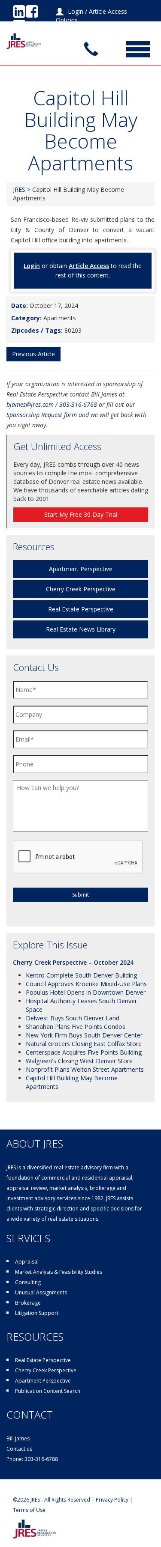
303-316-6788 (41, 1459)
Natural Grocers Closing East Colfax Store (84, 1044)
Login (75, 11)
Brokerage (28, 1302)
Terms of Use (29, 1510)
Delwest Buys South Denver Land (72, 1018)
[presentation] (78, 857)
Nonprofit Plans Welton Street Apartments (85, 1069)
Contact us (19, 1448)
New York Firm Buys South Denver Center (84, 1035)
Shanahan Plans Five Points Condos (75, 1026)
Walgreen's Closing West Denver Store (79, 1061)
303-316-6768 (78, 404)
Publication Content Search (47, 1391)
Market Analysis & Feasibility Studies (58, 1272)
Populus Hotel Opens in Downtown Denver (86, 992)
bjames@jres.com (30, 404)
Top (153, 1539)
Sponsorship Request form (41, 415)
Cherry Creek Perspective (80, 589)
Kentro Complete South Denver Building (81, 975)
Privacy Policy (112, 1499)
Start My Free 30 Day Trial (80, 514)
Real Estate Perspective (80, 609)
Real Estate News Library (80, 629)
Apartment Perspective (80, 569)
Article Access (89, 266)
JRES (19, 189)
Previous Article (33, 354)
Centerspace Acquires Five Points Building (84, 1052)
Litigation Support (36, 1313)
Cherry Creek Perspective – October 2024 (73, 962)
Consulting (28, 1282)
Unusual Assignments (41, 1292)
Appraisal (27, 1261)
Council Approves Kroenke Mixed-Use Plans (86, 984)
